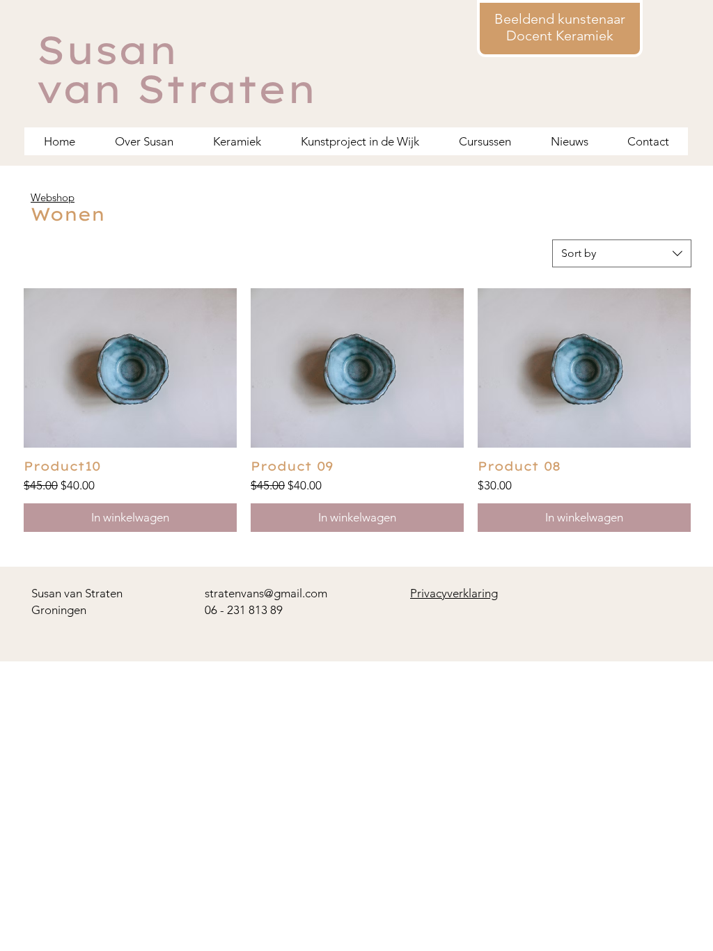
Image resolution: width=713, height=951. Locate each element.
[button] (485, 141)
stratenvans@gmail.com (266, 593)
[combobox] (621, 253)
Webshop (53, 197)
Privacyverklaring (454, 593)
